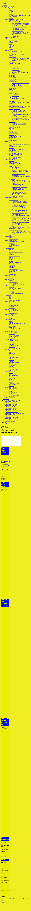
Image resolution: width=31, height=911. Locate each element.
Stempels (11, 272)
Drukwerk (8, 50)
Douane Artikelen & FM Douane (16, 241)
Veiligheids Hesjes (13, 369)
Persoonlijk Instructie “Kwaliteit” (19, 113)
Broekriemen (12, 353)
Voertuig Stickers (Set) (14, 395)
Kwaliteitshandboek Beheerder (19, 86)
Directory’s (11, 66)
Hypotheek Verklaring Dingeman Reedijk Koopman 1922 (19, 213)
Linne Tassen (12, 343)
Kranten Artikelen (10, 279)
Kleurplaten (12, 90)
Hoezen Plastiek (13, 253)
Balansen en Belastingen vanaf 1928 (20, 231)
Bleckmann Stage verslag (12, 417)
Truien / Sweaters (13, 367)
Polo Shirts (11, 360)
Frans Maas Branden (11, 159)
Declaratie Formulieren (14, 64)
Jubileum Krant (15, 36)
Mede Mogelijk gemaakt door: (10, 421)
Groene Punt (12, 80)
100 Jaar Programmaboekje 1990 (19, 27)
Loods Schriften (13, 93)
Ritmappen (11, 128)
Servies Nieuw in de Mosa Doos (16, 328)
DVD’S (11, 12)
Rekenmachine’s (13, 271)
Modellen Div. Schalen (14, 300)
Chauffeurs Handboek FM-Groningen (20, 83)
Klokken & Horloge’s (11, 275)
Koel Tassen (12, 341)
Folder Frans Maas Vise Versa (19, 192)
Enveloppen (12, 76)
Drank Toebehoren (13, 40)
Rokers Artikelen (10, 314)
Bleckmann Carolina (11, 406)
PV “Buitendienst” (13, 105)
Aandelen (11, 198)
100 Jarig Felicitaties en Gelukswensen (21, 24)
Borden (11, 322)
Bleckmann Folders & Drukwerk (13, 410)
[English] (3, 456)
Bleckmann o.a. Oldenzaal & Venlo (11, 400)
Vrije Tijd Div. (12, 384)
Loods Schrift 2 (15, 96)
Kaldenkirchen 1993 (14, 162)
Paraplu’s (11, 382)
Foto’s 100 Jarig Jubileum (18, 29)
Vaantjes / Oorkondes (14, 337)
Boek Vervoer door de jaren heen (19, 170)
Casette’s (11, 8)
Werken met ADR (13, 140)
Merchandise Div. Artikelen (15, 288)
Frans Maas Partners (11, 240)
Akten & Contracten (13, 200)
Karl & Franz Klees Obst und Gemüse (21, 215)
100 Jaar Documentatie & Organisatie (20, 23)
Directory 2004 (15, 70)
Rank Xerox (12, 244)
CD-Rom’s (11, 11)
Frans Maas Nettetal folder (18, 188)
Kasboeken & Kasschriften (15, 230)
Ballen (10, 379)
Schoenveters (12, 361)
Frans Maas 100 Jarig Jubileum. (16, 21)
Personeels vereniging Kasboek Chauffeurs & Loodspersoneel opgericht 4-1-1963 (19, 107)
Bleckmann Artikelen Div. (12, 404)
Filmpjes (11, 14)
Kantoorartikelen (10, 248)
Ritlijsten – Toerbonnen (14, 127)
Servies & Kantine (10, 319)
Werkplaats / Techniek (11, 387)
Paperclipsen (12, 266)
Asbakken (11, 317)
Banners (11, 373)
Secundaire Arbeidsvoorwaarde (19, 123)
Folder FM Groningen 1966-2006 (19, 187)
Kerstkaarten (12, 89)
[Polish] (6, 458)
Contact (5, 422)
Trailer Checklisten (13, 133)
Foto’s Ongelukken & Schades (16, 154)
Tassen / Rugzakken (11, 339)
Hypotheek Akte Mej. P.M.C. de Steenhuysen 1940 (19, 211)
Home (4, 3)
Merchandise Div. (10, 285)
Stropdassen (12, 365)
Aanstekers (11, 315)
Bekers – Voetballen (13, 336)
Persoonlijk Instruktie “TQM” (19, 116)
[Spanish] (1, 459)
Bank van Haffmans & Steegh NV (20, 202)
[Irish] (1, 458)
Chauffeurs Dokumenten (14, 63)
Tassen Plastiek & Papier (14, 348)
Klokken (11, 278)
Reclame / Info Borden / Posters (13, 309)
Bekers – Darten (13, 332)
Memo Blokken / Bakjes (14, 263)
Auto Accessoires (13, 388)
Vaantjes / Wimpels (13, 375)
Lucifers (11, 318)
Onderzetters (12, 45)
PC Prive (11, 103)
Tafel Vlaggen (12, 374)
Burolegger (11, 250)
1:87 (10, 298)
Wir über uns (12, 308)
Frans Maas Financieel (11, 197)
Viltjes (10, 47)
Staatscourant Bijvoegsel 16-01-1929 (20, 220)
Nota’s (10, 235)
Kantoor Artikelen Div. (14, 256)
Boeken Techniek (13, 390)
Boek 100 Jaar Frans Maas (18, 28)
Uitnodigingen (12, 135)
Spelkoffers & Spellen (14, 383)
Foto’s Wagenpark (13, 158)
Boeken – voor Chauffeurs (18, 172)
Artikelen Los (12, 280)
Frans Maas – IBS (10, 236)
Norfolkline (11, 243)
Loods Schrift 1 (15, 94)
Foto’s (7, 141)
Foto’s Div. (11, 148)
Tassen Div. (12, 347)
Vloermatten (12, 370)
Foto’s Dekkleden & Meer (15, 146)
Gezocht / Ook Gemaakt (9, 397)
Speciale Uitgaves (13, 282)
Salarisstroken (12, 129)
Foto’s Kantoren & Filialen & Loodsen (18, 152)
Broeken (11, 352)
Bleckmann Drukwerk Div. (12, 408)
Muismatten (12, 265)
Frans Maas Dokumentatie (12, 165)
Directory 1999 (15, 67)
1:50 (10, 297)
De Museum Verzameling (9, 6)
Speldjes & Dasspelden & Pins (16, 293)
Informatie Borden (13, 310)
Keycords (11, 287)
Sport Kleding (12, 364)
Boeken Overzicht (13, 166)
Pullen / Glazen (12, 326)
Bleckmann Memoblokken (12, 412)
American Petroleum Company (19, 201)
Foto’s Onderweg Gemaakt (15, 153)
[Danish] (1, 456)
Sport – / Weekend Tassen (15, 345)
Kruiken (11, 42)
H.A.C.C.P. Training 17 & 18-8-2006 (20, 102)
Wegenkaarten (12, 274)
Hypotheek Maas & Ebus (18, 206)
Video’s (11, 18)
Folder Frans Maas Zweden (18, 191)
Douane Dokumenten (14, 73)
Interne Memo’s (12, 88)
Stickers (11, 131)
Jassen (10, 356)
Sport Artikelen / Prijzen (11, 331)
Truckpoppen (12, 393)
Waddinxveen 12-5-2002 (15, 163)
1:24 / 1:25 (11, 296)
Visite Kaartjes (12, 137)
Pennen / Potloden (13, 269)
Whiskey (11, 49)
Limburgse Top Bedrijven (18, 284)
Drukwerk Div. (12, 75)
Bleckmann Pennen (10, 414)
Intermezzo (11, 306)
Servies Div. (12, 327)
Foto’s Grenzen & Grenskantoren (16, 149)
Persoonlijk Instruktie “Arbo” (18, 110)
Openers (11, 46)
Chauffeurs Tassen (13, 340)
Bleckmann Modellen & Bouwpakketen (15, 413)
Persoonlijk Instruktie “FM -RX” (19, 111)
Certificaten (11, 62)
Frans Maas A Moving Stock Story (20, 171)
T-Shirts (11, 366)
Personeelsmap (12, 122)
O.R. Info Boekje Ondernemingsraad (20, 58)
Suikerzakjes (12, 330)
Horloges (11, 276)
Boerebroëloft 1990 (13, 20)
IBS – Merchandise (13, 239)
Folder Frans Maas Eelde (18, 184)
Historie (5, 5)
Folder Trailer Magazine (17, 196)
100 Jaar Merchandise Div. (18, 25)
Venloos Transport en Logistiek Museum (5, 580)
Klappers (11, 258)
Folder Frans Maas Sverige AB (19, 189)
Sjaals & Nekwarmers (14, 362)
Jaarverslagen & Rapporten (15, 228)
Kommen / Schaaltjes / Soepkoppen (17, 323)
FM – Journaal (12, 302)
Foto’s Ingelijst (12, 150)
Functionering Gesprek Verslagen (16, 79)
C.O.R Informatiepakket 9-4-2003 (20, 60)
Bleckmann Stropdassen (11, 418)
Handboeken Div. (13, 81)
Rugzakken (11, 344)
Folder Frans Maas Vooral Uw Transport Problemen (19, 194)
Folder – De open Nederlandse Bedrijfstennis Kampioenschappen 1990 (21, 181)
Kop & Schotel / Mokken (15, 324)
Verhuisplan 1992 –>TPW (15, 136)
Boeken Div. (15, 168)
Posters (10, 311)
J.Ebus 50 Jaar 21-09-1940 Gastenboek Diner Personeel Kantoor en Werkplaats (21, 177)
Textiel (7, 349)
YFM (10, 246)
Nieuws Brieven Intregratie (18, 99)
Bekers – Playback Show (15, 335)
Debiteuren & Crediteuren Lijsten (19, 205)
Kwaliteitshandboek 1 (17, 84)
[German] (8, 456)
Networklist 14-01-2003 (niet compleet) (21, 72)
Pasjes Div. (11, 267)
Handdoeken (12, 354)
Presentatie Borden (13, 313)
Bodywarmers (12, 350)
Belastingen (14, 204)
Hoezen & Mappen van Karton (16, 252)
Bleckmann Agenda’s (11, 403)
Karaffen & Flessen (13, 41)
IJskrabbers (11, 391)
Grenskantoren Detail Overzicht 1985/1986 (19, 227)
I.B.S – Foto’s (12, 237)
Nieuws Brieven (13, 97)
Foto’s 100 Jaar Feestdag (17, 31)
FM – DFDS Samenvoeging (15, 77)
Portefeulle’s (12, 289)
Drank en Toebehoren (11, 38)
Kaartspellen (12, 380)
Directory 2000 (15, 68)
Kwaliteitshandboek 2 (17, 85)
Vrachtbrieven (12, 139)
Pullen (10, 44)
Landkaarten (12, 259)
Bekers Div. (12, 334)
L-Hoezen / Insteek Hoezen (15, 262)
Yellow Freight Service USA (15, 245)
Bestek (10, 321)
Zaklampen (11, 396)
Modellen (8, 295)
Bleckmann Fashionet (11, 409)
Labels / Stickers (13, 92)
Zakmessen (11, 386)
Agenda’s (11, 249)
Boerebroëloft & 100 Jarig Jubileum (14, 19)
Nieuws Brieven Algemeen (18, 98)
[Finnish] (5, 456)
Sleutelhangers (12, 292)
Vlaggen (11, 377)
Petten (10, 358)
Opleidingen (12, 101)
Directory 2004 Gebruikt (17, 71)
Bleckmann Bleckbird (11, 405)
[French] (6, 456)
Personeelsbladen (10, 301)
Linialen (11, 261)
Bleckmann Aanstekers (11, 401)
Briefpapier (11, 55)
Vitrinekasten (6, 399)
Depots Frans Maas (10, 37)
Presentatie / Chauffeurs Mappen (16, 270)
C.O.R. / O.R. (12, 57)
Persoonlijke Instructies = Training (20, 118)
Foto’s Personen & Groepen (15, 155)
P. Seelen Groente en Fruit (18, 217)
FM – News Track (13, 304)
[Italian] (3, 458)
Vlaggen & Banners (10, 371)
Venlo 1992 (11, 161)
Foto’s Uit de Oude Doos (15, 157)
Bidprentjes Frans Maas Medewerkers (17, 54)
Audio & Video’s (10, 7)
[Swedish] (3, 459)
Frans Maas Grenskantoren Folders (20, 185)
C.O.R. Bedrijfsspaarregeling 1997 (20, 59)
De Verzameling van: (8, 419)
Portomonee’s (12, 291)
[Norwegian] (5, 458)
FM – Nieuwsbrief (13, 305)
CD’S (10, 10)
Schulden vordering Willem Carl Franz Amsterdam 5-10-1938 (21, 219)
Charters (11, 142)
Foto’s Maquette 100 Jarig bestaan (20, 32)
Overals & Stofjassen (14, 357)
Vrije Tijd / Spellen (10, 378)
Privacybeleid (9, 423)
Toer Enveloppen (13, 132)
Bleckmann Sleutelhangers (12, 416)
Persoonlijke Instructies (14, 109)
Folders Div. (15, 183)
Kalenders (11, 254)
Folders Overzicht (13, 179)
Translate (5, 464)
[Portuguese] (8, 458)
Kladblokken (12, 257)
